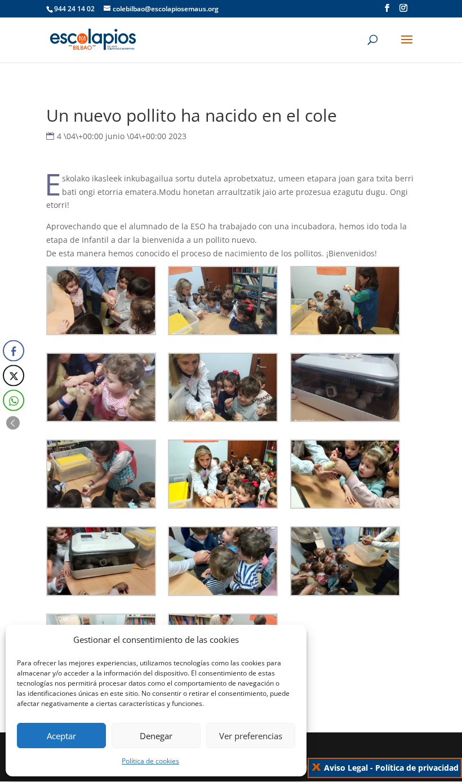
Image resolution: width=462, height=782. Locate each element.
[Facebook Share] (13, 351)
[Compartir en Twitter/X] (13, 375)
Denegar (156, 735)
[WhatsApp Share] (13, 400)
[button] (13, 423)
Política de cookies (150, 761)
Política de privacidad (417, 767)
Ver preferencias (250, 735)
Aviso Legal (346, 767)
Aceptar (61, 735)
